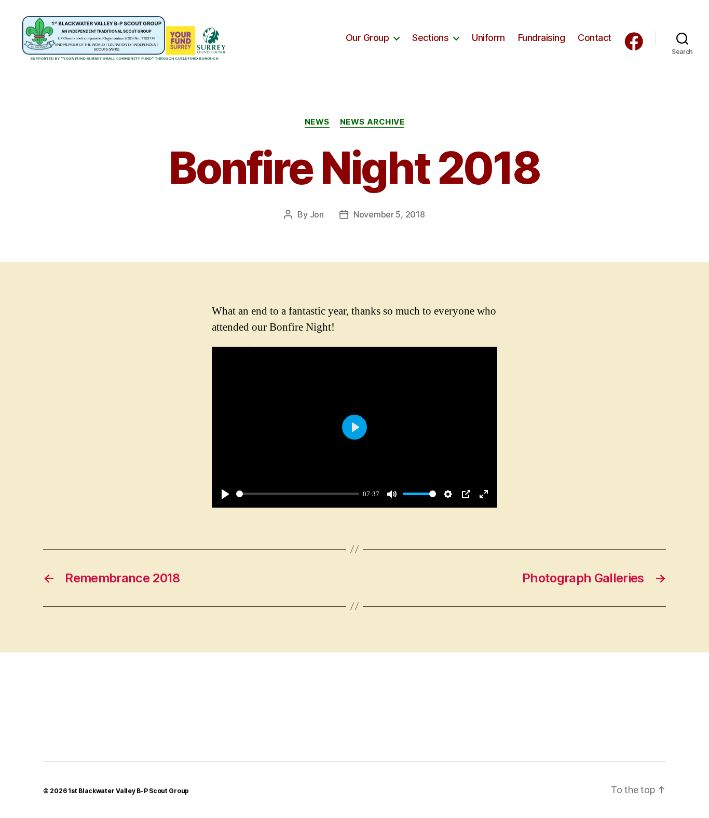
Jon (317, 214)
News (317, 122)
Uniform (488, 37)
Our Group (367, 37)
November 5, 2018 (389, 214)
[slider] (297, 494)
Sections (430, 37)
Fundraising (541, 37)
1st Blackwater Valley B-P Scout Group (128, 791)
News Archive (372, 122)
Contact (594, 37)
